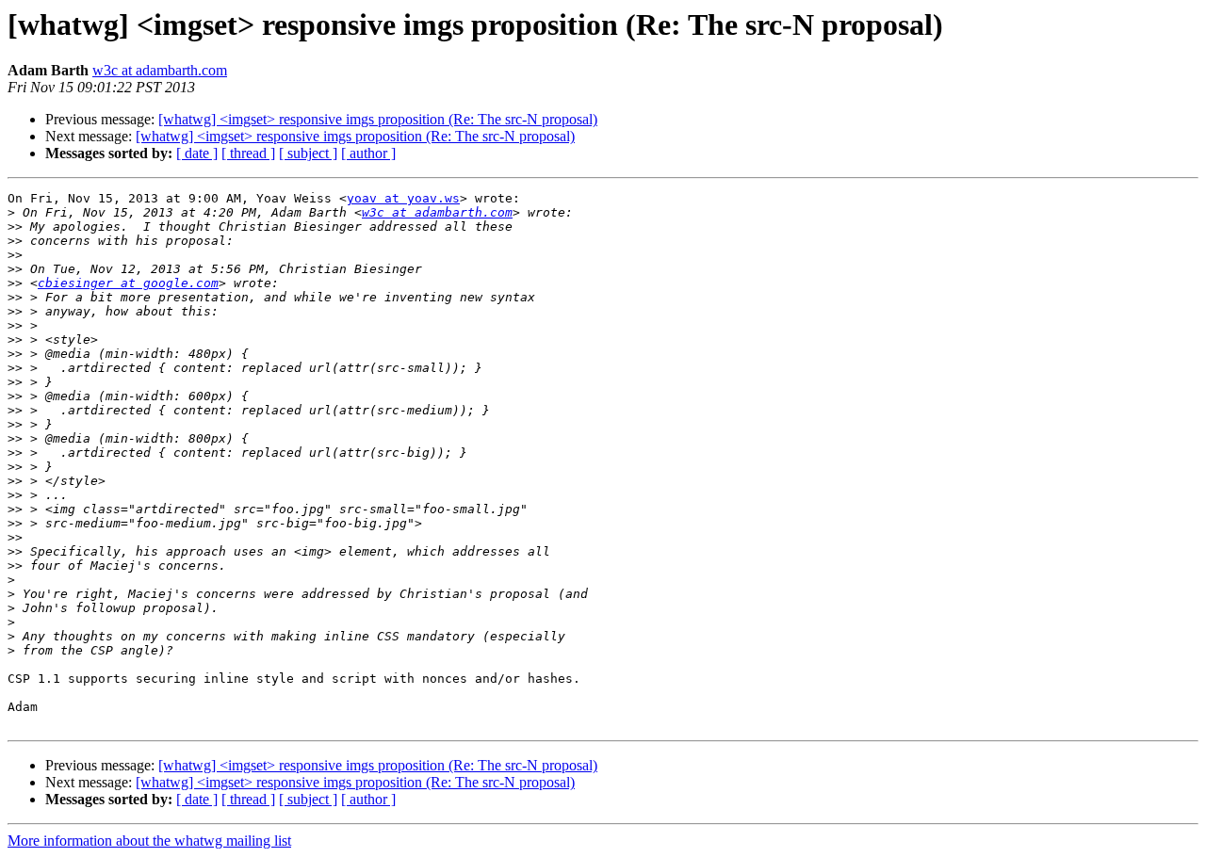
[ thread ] (248, 153)
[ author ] (368, 153)
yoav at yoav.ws (403, 198)
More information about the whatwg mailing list (149, 841)
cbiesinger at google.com (128, 283)
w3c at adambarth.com (159, 70)
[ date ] (197, 153)
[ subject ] (308, 153)
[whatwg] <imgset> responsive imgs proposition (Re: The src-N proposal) (377, 119)
